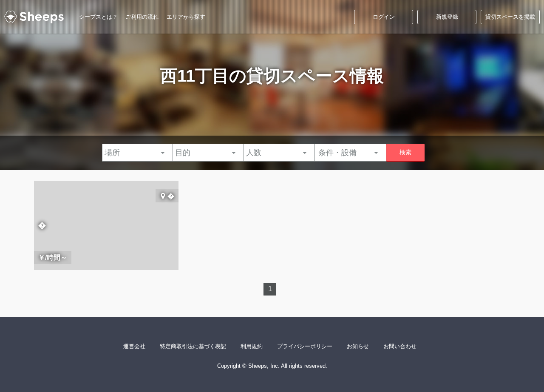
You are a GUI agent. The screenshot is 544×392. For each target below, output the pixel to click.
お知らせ (358, 346)
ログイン (384, 17)
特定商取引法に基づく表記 (193, 346)
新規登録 (447, 17)
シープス (34, 17)
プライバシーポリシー (304, 346)
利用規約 (252, 346)
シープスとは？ (98, 17)
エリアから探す (186, 17)
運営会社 (134, 346)
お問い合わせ (399, 346)
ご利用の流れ (142, 17)
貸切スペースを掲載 (510, 17)
